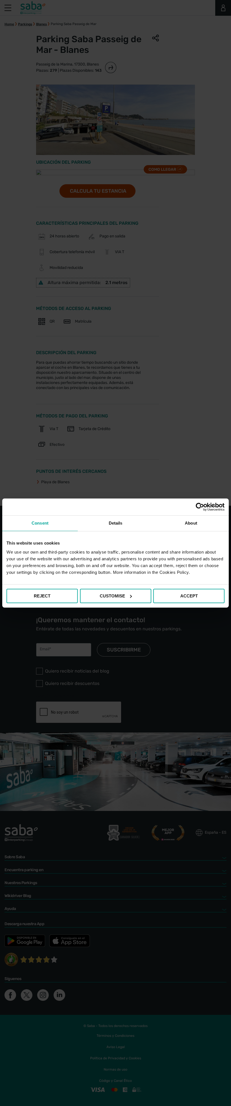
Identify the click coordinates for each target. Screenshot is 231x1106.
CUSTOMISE (112, 596)
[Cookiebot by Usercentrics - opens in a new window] (200, 507)
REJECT (42, 596)
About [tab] (191, 523)
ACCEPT (189, 596)
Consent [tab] (40, 523)
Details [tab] (116, 523)
